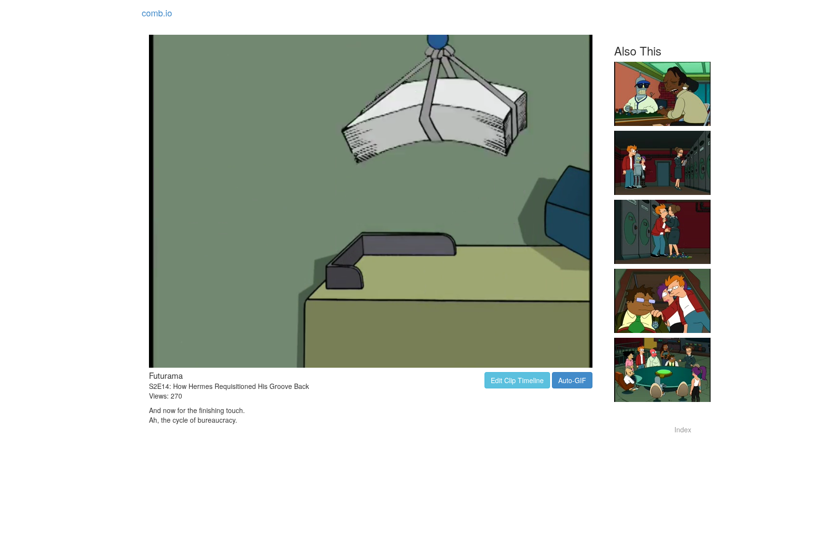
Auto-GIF (572, 380)
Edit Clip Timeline (517, 380)
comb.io (157, 12)
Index (682, 429)
